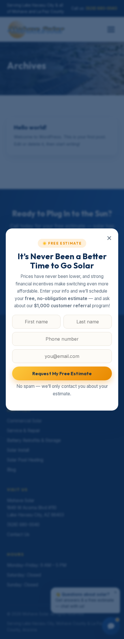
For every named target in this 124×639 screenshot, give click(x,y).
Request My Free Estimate (62, 373)
